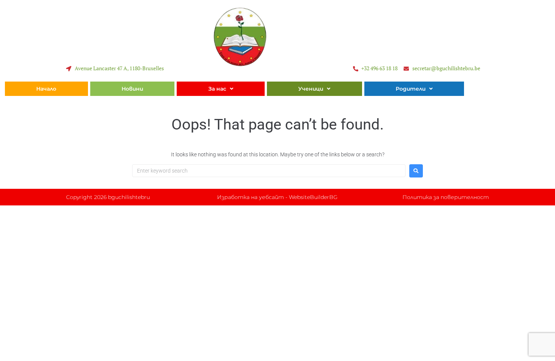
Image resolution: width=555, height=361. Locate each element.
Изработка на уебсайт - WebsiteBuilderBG (277, 197)
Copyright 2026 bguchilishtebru (108, 197)
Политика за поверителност (445, 197)
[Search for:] (268, 170)
